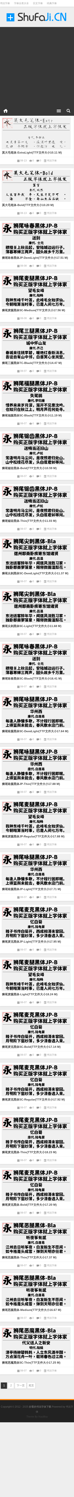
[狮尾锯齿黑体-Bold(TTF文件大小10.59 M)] (37, 448)
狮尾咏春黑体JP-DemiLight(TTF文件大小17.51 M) (35, 257)
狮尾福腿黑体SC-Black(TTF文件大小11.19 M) (32, 415)
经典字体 (52, 3)
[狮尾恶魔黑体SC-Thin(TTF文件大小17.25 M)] (37, 1342)
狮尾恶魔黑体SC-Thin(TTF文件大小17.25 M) (31, 1362)
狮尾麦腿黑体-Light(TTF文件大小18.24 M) (30, 994)
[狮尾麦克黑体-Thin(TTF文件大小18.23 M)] (37, 1132)
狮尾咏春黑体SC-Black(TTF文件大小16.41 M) (32, 678)
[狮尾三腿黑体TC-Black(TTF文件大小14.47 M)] (37, 343)
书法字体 (5, 3)
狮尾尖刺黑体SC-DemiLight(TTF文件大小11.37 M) (35, 573)
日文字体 (38, 3)
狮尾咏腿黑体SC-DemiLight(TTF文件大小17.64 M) (35, 731)
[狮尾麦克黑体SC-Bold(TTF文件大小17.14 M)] (37, 1027)
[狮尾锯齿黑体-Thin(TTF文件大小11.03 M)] (37, 501)
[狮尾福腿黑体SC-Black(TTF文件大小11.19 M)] (37, 395)
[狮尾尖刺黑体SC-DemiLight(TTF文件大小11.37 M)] (37, 553)
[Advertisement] (37, 64)
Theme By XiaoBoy (37, 1416)
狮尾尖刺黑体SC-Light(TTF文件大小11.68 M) (31, 626)
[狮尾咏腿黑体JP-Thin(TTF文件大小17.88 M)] (37, 764)
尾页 (31, 1385)
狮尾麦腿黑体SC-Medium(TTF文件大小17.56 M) (33, 310)
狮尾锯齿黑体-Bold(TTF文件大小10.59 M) (29, 468)
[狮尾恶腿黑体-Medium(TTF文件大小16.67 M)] (37, 1290)
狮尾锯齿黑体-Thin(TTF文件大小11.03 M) (29, 520)
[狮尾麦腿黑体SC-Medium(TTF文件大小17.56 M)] (37, 290)
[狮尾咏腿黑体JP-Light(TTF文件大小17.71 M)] (37, 869)
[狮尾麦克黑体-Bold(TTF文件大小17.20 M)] (37, 1185)
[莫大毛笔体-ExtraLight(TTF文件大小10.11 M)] (37, 132)
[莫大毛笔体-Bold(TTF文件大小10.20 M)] (37, 185)
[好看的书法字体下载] (37, 17)
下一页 (21, 1385)
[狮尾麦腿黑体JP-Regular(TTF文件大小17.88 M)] (37, 816)
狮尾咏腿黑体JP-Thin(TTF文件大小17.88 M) (31, 784)
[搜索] (68, 111)
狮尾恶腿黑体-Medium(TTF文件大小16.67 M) (31, 1310)
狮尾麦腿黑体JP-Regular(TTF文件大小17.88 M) (33, 836)
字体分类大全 (21, 3)
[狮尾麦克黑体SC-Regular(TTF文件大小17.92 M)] (37, 1079)
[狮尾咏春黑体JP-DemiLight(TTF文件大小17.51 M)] (37, 238)
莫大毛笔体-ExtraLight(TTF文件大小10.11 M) (32, 152)
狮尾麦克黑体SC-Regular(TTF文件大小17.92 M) (33, 1099)
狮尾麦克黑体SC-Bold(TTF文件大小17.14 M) (31, 1046)
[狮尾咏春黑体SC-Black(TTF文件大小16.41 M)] (37, 658)
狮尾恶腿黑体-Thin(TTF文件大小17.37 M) (29, 1257)
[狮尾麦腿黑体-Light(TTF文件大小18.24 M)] (37, 974)
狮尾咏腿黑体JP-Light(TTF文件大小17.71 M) (31, 889)
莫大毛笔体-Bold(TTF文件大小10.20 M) (28, 205)
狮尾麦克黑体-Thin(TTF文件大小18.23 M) (29, 1152)
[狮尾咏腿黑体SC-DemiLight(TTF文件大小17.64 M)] (37, 711)
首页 (5, 111)
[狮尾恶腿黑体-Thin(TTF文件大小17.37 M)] (37, 1237)
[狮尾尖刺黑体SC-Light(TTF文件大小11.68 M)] (37, 606)
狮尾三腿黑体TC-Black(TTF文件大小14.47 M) (32, 363)
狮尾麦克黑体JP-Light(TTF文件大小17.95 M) (31, 941)
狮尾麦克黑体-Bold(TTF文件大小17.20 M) (29, 1204)
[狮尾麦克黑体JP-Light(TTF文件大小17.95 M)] (37, 921)
